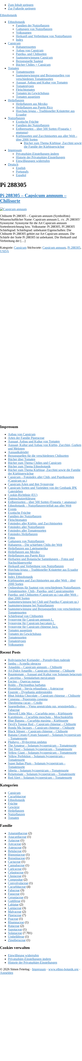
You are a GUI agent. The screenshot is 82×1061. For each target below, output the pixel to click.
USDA (4, 251)
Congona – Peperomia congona (28, 699)
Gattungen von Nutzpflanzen (26, 541)
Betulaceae (15, 851)
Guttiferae (14, 901)
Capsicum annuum (54, 247)
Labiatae (13, 904)
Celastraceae (16, 872)
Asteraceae (15, 847)
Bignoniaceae (16, 854)
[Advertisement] (41, 297)
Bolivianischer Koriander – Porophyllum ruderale (39, 660)
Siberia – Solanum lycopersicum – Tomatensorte (38, 770)
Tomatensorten (17, 637)
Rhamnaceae (16, 922)
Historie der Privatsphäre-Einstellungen (32, 962)
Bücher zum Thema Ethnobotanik (29, 466)
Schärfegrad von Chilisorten (25, 616)
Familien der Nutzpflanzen (24, 516)
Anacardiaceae (17, 836)
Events (12, 509)
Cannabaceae (16, 865)
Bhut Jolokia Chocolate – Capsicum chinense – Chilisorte (44, 695)
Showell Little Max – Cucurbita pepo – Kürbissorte (40, 713)
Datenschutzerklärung (21, 498)
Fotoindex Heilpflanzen (23, 534)
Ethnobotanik (8, 15)
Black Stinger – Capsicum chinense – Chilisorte (38, 731)
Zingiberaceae (17, 940)
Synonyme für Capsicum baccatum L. (32, 623)
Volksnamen (15, 644)
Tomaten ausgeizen (20, 630)
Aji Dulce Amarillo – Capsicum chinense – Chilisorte (41, 670)
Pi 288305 (73, 247)
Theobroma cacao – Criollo (25, 702)
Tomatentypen (17, 641)
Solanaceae (15, 933)
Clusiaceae (14, 876)
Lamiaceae (14, 908)
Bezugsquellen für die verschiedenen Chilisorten (38, 455)
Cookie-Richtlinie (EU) (22, 495)
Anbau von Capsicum (21, 434)
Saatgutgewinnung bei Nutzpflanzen (31, 605)
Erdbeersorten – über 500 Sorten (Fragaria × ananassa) (42, 502)
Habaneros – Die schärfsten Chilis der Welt (35, 544)
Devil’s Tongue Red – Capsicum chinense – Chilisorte (42, 724)
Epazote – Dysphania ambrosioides (30, 692)
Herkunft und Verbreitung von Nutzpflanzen (36, 566)
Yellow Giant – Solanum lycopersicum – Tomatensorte (42, 752)
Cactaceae (14, 861)
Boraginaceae (16, 858)
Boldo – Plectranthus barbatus (27, 685)
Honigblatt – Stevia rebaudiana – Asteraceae (35, 688)
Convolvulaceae (18, 883)
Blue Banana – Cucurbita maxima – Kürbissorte (38, 720)
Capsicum (20, 247)
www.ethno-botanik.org (63, 969)
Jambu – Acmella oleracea (24, 663)
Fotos (11, 537)
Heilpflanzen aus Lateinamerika (28, 548)
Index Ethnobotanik (20, 577)
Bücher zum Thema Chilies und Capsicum (34, 462)
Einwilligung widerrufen (23, 955)
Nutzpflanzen (16, 814)
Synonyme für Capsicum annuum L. (31, 619)
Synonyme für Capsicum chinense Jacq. (33, 626)
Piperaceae (14, 915)
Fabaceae (14, 890)
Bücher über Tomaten (21, 459)
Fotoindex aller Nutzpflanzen (26, 527)
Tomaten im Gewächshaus (24, 634)
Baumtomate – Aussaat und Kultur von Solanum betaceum (45, 674)
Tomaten (13, 817)
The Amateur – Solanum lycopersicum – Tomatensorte (42, 745)
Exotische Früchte (19, 512)
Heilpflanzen (16, 810)
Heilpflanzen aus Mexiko (24, 552)
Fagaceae (14, 893)
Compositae (15, 879)
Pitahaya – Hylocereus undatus (27, 742)
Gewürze (14, 807)
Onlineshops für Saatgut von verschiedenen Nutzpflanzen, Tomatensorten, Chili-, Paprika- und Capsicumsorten (44, 589)
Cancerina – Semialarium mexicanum (31, 677)
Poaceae (13, 918)
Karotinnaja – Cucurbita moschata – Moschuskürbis (40, 717)
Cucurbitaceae (17, 796)
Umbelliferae (16, 936)
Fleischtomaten (17, 519)
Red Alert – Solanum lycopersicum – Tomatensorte (40, 777)
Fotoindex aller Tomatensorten (27, 530)
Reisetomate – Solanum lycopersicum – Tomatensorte (41, 774)
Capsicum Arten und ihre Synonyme (31, 484)
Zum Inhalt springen (20, 5)
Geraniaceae (15, 897)
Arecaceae (14, 844)
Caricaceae (15, 869)
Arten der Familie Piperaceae (26, 438)
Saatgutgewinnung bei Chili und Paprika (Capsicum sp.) (43, 601)
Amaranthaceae (17, 833)
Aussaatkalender (18, 452)
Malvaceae (14, 911)
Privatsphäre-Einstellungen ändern (29, 959)
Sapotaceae (15, 929)
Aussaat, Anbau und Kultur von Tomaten (34, 441)
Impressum (15, 573)
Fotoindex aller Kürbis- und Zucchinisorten (35, 523)
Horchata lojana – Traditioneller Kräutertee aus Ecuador (43, 569)
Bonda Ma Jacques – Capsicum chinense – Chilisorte (41, 727)
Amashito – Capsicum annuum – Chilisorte (35, 667)
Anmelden (6, 972)
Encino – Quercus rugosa (24, 681)
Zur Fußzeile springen (22, 8)
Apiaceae (14, 840)
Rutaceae (14, 926)
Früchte (13, 803)
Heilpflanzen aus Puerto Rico (26, 555)
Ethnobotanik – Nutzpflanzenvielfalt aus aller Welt (39, 505)
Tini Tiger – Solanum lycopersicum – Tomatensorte (40, 749)
